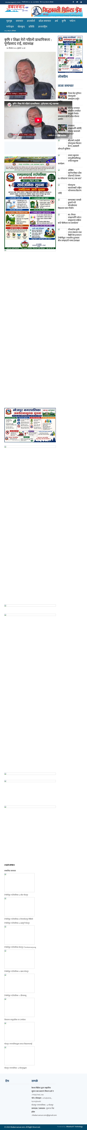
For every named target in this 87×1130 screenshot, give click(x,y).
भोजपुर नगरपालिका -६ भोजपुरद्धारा (15, 1068)
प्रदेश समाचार (45, 21)
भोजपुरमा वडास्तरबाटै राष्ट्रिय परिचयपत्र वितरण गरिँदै (69, 189)
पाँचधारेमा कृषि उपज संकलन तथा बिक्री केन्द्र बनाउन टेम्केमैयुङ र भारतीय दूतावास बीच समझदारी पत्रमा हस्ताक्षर (70, 235)
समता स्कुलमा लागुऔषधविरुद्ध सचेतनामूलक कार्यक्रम (69, 159)
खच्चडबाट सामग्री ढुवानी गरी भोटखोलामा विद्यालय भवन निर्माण (69, 204)
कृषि (64, 21)
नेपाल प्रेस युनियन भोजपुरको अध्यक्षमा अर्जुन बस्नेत (69, 97)
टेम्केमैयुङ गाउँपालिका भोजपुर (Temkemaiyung (20, 947)
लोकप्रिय (63, 76)
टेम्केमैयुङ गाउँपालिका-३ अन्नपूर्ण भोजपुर (17, 923)
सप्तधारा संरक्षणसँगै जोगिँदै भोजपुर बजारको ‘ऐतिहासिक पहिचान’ (69, 130)
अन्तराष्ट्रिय (42, 27)
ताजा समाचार (66, 85)
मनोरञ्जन (10, 27)
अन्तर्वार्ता (31, 21)
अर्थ (56, 21)
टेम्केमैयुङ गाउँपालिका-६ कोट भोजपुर (16, 894)
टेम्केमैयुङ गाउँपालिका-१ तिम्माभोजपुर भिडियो (18, 919)
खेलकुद (21, 27)
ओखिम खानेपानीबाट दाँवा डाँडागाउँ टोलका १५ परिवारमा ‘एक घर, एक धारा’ (69, 174)
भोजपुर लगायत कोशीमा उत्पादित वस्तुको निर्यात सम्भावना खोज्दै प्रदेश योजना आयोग (69, 113)
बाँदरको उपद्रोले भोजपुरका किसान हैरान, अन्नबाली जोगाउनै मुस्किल (69, 145)
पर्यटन (72, 21)
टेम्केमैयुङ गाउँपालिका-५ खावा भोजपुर (16, 971)
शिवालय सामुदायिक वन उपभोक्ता (15, 1019)
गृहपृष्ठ (9, 21)
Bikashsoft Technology (74, 1126)
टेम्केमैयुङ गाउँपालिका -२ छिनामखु (15, 995)
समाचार (19, 21)
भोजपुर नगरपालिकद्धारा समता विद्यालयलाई (18, 1043)
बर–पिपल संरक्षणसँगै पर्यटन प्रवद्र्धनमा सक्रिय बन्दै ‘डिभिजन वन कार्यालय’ (69, 219)
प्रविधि (31, 27)
